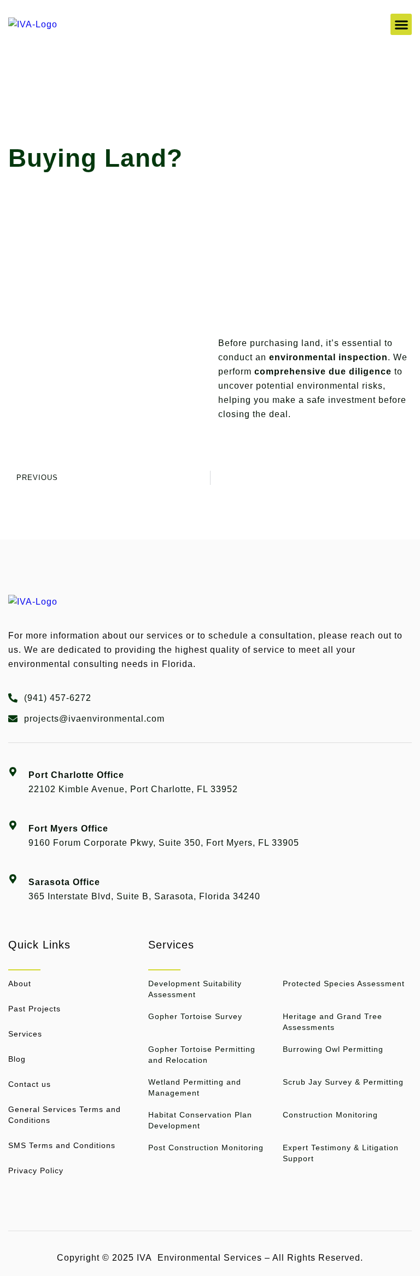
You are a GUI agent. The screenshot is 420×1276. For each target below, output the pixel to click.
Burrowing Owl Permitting (333, 1049)
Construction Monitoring (330, 1114)
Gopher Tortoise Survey (195, 1016)
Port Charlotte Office (76, 775)
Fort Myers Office (68, 828)
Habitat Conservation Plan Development (200, 1120)
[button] (401, 24)
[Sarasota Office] (13, 871)
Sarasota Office (64, 882)
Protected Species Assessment (344, 983)
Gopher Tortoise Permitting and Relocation (201, 1054)
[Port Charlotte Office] (13, 764)
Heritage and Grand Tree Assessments (332, 1022)
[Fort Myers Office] (13, 817)
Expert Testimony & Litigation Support (341, 1153)
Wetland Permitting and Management (194, 1087)
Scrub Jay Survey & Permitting (343, 1082)
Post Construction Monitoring (206, 1147)
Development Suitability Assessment (195, 989)
